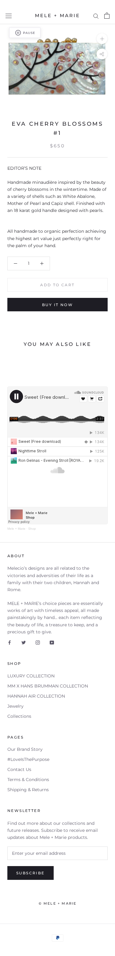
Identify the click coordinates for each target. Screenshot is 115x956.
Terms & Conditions (28, 779)
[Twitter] (23, 642)
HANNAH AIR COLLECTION (36, 696)
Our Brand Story (25, 749)
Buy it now (57, 304)
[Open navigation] (9, 15)
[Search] (96, 15)
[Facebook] (9, 642)
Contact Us (19, 769)
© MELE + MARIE (58, 903)
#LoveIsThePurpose (28, 759)
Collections (19, 716)
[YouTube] (52, 642)
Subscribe (30, 873)
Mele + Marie (16, 528)
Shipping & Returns (28, 789)
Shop (32, 528)
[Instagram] (38, 642)
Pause (29, 33)
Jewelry (15, 706)
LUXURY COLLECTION (31, 676)
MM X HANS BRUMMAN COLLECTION (47, 686)
